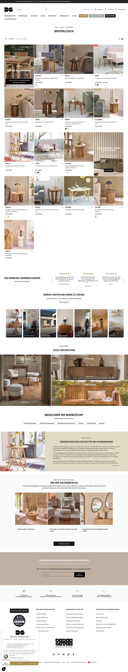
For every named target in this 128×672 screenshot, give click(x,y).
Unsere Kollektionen (42, 617)
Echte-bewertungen (22, 281)
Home (57, 27)
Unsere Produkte (41, 614)
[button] (31, 9)
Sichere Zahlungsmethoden (74, 617)
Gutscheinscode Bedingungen (75, 627)
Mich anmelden (79, 574)
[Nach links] (5, 1)
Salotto (62, 27)
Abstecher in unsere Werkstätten (106, 624)
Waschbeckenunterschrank (66, 423)
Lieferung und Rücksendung (74, 614)
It (91, 9)
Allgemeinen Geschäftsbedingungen (61, 569)
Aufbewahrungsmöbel (47, 423)
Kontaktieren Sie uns (19, 611)
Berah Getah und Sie (42, 631)
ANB (68, 662)
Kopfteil (101, 423)
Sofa (56, 455)
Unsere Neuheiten (41, 621)
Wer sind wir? (100, 614)
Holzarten (99, 621)
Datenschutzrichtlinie (84, 569)
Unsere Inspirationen (42, 624)
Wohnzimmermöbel (30, 423)
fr (88, 9)
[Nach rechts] (122, 1)
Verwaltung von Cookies (52, 662)
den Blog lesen (64, 544)
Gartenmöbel (91, 423)
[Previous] (54, 280)
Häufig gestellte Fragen (73, 621)
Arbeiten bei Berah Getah (103, 627)
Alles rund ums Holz (102, 617)
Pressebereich (100, 631)
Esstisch (81, 423)
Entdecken (25, 402)
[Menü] (9, 654)
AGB (63, 662)
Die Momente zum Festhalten (45, 627)
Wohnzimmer (68, 447)
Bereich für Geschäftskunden (75, 624)
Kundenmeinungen (72, 631)
